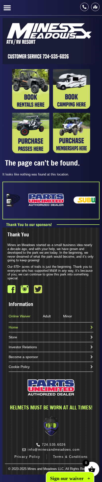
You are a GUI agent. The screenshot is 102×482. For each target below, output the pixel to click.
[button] (7, 8)
